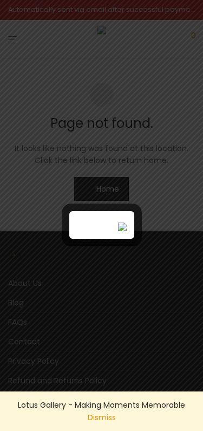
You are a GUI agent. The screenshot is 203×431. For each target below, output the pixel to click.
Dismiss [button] (102, 417)
